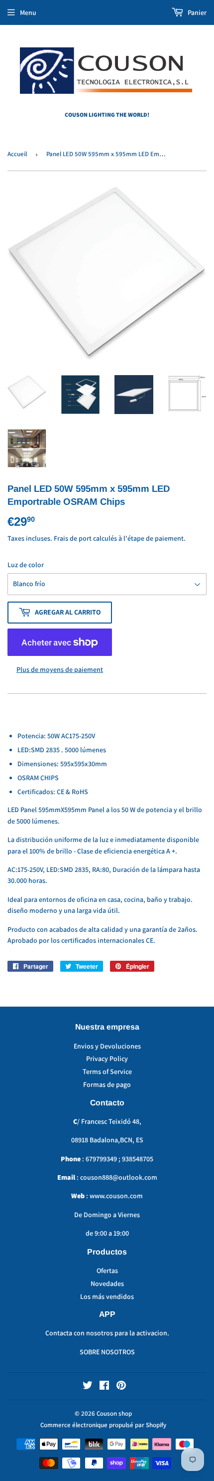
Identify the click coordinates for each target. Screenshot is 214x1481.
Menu (28, 12)
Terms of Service (107, 1071)
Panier (196, 12)
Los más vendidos (107, 1296)
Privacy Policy (107, 1058)
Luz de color (25, 564)
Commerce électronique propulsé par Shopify (103, 1425)
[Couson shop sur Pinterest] (121, 1386)
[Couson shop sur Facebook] (104, 1386)
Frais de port (73, 538)
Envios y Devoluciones (107, 1046)
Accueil (17, 154)
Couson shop (114, 1413)
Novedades (107, 1283)
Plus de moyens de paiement (59, 669)
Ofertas (107, 1270)
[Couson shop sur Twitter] (88, 1386)
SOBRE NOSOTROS (107, 1351)
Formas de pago (107, 1084)
